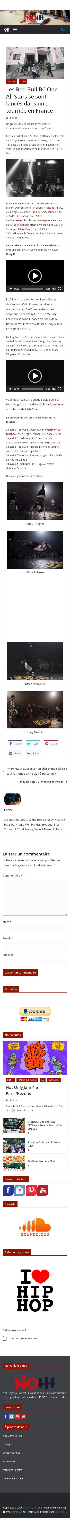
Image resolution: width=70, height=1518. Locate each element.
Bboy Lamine (51, 404)
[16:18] (29, 1165)
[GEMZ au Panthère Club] (14, 1163)
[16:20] (7, 118)
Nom (7, 922)
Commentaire (13, 875)
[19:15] (29, 1150)
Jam (42, 1080)
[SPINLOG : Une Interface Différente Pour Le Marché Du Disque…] (14, 1127)
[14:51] (7, 1100)
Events (10, 1080)
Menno (34, 224)
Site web (8, 955)
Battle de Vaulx (15, 324)
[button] (35, 276)
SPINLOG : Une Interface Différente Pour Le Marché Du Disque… (45, 1125)
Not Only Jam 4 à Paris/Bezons (22, 1090)
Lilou (21, 229)
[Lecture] (10, 288)
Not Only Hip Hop (12, 1435)
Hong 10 (35, 211)
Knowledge (54, 1080)
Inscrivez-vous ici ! (49, 442)
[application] (35, 276)
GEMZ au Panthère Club (41, 1161)
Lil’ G (36, 216)
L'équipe (7, 1444)
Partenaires (9, 1461)
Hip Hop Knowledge (27, 1080)
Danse (23, 81)
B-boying (11, 81)
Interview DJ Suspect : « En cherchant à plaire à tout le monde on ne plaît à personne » (37, 771)
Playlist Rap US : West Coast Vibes (41, 782)
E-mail (8, 938)
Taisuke (49, 207)
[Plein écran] (59, 288)
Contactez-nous (11, 1452)
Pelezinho (21, 220)
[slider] (32, 289)
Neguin (45, 220)
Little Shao (32, 409)
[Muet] (54, 288)
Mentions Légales (12, 1469)
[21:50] (29, 1133)
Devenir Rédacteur (13, 1478)
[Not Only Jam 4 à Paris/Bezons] (35, 1058)
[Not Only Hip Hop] (35, 12)
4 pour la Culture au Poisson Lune (44, 1144)
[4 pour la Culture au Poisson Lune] (14, 1145)
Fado (14, 117)
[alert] (35, 1338)
